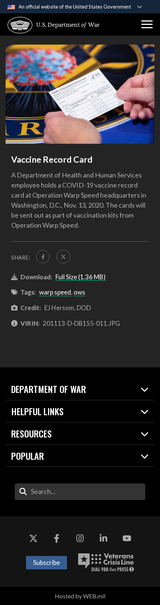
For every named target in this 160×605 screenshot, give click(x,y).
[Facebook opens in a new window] (56, 538)
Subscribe (46, 562)
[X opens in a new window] (33, 538)
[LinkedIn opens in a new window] (103, 538)
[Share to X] (63, 256)
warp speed (55, 292)
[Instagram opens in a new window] (80, 538)
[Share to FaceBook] (42, 256)
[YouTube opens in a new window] (127, 538)
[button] (147, 24)
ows (79, 292)
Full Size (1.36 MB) (80, 277)
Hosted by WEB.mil (80, 595)
